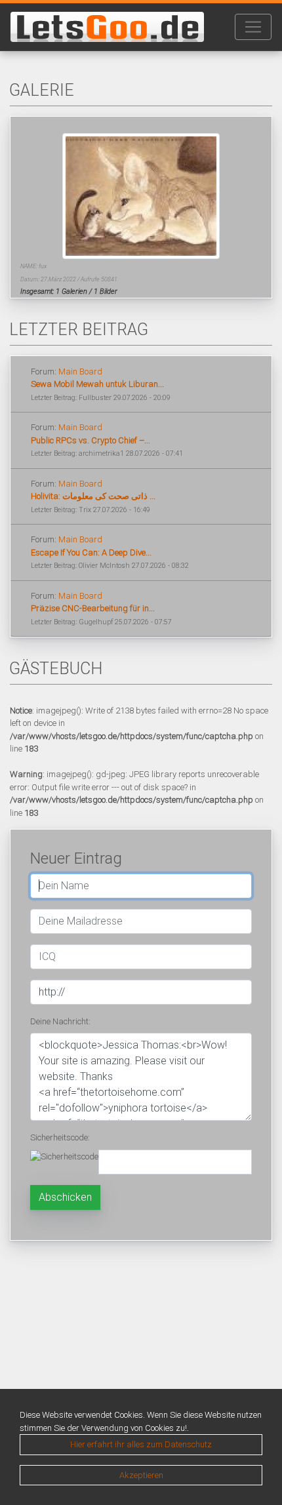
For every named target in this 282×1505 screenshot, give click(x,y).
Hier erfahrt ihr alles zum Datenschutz (141, 1444)
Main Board (80, 371)
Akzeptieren (141, 1475)
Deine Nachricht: (60, 1021)
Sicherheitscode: (60, 1137)
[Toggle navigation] (253, 27)
